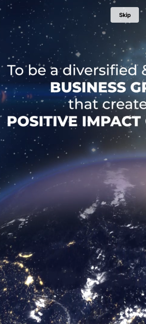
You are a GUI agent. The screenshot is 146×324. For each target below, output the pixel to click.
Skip (125, 14)
